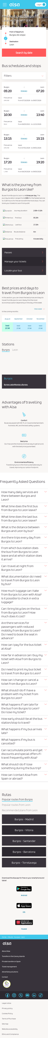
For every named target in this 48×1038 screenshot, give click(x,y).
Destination (13, 41)
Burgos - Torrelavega (24, 862)
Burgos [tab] (6, 349)
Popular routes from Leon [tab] (16, 805)
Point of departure (16, 32)
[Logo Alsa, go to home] (15, 4)
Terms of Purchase (9, 1019)
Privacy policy (7, 1008)
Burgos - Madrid (24, 819)
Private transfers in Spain (11, 961)
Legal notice (6, 1003)
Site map (5, 1024)
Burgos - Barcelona (24, 851)
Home (4, 937)
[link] (5, 38)
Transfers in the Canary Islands (13, 956)
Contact (5, 977)
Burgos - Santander (24, 841)
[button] (24, 496)
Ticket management (9, 967)
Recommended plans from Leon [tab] (20, 810)
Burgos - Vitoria (24, 830)
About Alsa (6, 951)
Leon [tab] (15, 349)
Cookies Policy (7, 1013)
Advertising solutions (10, 972)
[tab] (24, 496)
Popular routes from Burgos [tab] (17, 799)
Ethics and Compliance (10, 1034)
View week (38, 309)
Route (10, 937)
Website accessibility (10, 1029)
